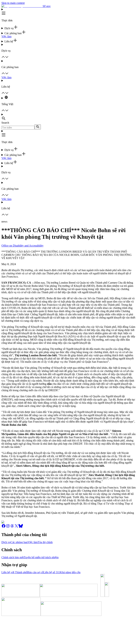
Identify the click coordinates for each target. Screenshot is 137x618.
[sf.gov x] (16, 527)
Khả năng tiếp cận (70, 572)
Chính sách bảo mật (12, 557)
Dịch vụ (6, 542)
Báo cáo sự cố (35, 572)
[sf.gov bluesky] (21, 527)
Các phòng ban (19, 542)
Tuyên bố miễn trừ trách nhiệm (41, 557)
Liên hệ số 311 (51, 572)
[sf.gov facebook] (3, 527)
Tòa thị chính (45, 542)
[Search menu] (68, 117)
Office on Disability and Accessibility (22, 245)
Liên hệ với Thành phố (14, 572)
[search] (37, 127)
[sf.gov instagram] (8, 527)
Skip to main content (13, 2)
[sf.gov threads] (12, 527)
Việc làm (6, 36)
